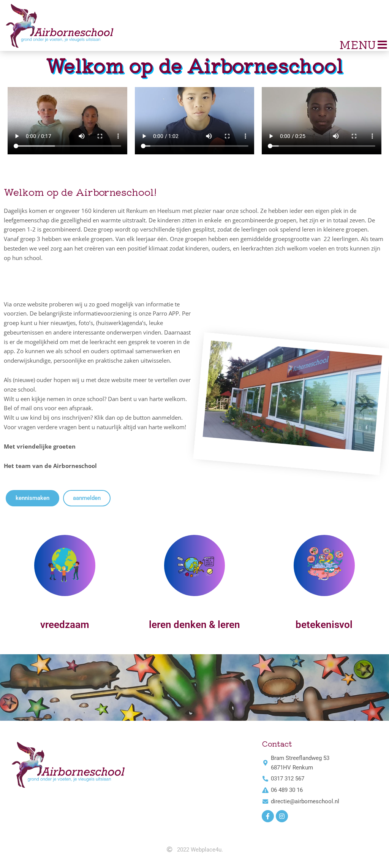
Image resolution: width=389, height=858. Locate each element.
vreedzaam (64, 624)
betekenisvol (324, 624)
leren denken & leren (194, 624)
